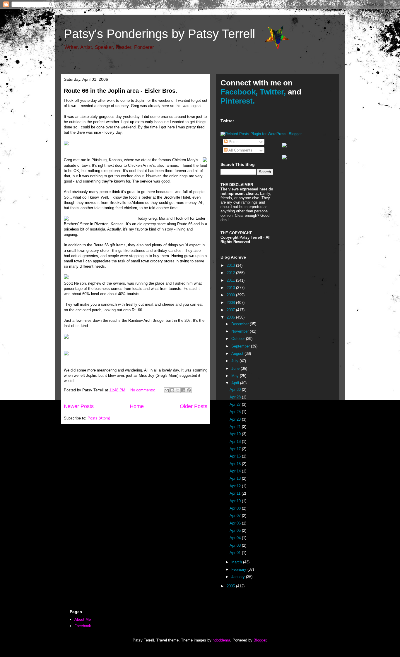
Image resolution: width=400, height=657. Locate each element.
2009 (231, 295)
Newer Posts (79, 406)
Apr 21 (236, 426)
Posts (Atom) (99, 418)
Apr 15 (236, 464)
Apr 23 (236, 419)
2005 (231, 586)
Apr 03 (236, 545)
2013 (231, 265)
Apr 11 (236, 493)
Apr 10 (236, 501)
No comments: (143, 390)
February (239, 569)
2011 (231, 280)
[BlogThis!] (172, 390)
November (240, 331)
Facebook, (239, 91)
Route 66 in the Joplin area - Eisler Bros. (120, 90)
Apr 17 (236, 449)
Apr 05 (236, 530)
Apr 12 (236, 486)
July (235, 361)
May (235, 376)
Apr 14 (236, 471)
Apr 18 (236, 441)
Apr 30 (236, 389)
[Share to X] (178, 390)
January (238, 577)
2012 (231, 273)
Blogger (260, 640)
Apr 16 (236, 456)
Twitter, (273, 91)
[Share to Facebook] (183, 390)
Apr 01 (236, 553)
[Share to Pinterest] (189, 390)
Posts (233, 142)
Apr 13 (236, 478)
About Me (82, 619)
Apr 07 (236, 515)
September (241, 346)
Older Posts (193, 406)
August (238, 353)
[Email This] (167, 390)
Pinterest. (237, 101)
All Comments (240, 150)
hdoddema (221, 640)
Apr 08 (236, 508)
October (238, 338)
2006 (231, 317)
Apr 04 (236, 538)
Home (137, 406)
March (237, 562)
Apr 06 (236, 523)
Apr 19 (236, 434)
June (236, 368)
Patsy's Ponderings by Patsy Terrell (159, 34)
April (235, 383)
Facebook (82, 626)
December (240, 324)
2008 (231, 302)
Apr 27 (236, 404)
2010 (231, 287)
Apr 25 (236, 412)
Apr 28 (236, 397)
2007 (231, 310)
